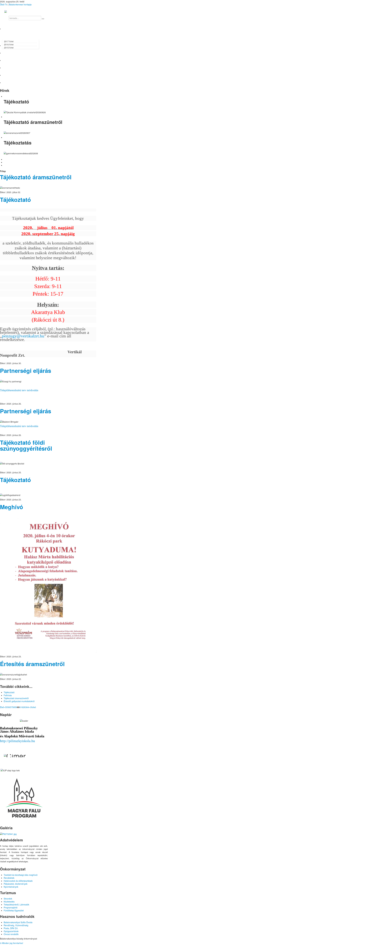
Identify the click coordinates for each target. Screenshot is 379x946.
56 (9, 707)
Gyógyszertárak (11, 931)
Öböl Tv (3, 4)
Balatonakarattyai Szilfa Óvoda (18, 922)
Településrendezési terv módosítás (19, 390)
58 (13, 707)
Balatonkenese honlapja (20, 4)
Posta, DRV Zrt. (11, 928)
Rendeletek (9, 877)
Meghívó (11, 507)
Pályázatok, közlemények (15, 883)
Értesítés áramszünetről (32, 664)
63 (25, 707)
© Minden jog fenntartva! (11, 943)
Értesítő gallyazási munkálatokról (19, 701)
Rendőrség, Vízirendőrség (16, 925)
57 (11, 707)
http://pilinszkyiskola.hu (17, 741)
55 (6, 707)
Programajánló (10, 907)
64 (28, 707)
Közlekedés (9, 901)
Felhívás (8, 695)
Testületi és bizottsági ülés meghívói (20, 874)
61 (20, 707)
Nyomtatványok (11, 886)
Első (2, 707)
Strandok (8, 898)
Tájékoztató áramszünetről (36, 177)
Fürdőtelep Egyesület (14, 910)
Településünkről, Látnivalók (16, 904)
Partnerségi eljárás (25, 370)
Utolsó (33, 707)
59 (16, 707)
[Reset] (43, 18)
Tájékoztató (15, 199)
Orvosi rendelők (11, 934)
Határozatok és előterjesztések (18, 880)
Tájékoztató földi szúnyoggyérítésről (26, 445)
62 (23, 707)
